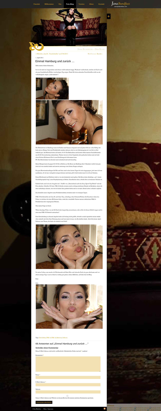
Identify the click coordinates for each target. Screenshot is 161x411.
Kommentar (40, 355)
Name (38, 375)
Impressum (50, 409)
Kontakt (101, 4)
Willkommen (49, 4)
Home (45, 409)
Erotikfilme (42, 338)
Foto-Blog (70, 4)
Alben (91, 4)
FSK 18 (53, 338)
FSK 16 (48, 338)
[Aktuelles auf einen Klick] (109, 16)
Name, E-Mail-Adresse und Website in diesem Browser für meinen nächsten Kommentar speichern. (65, 398)
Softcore (65, 338)
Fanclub (37, 4)
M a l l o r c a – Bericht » (95, 54)
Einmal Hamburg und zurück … (54, 61)
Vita (59, 4)
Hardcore (59, 338)
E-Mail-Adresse (41, 382)
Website (38, 389)
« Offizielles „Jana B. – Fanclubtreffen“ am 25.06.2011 (52, 54)
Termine (81, 4)
